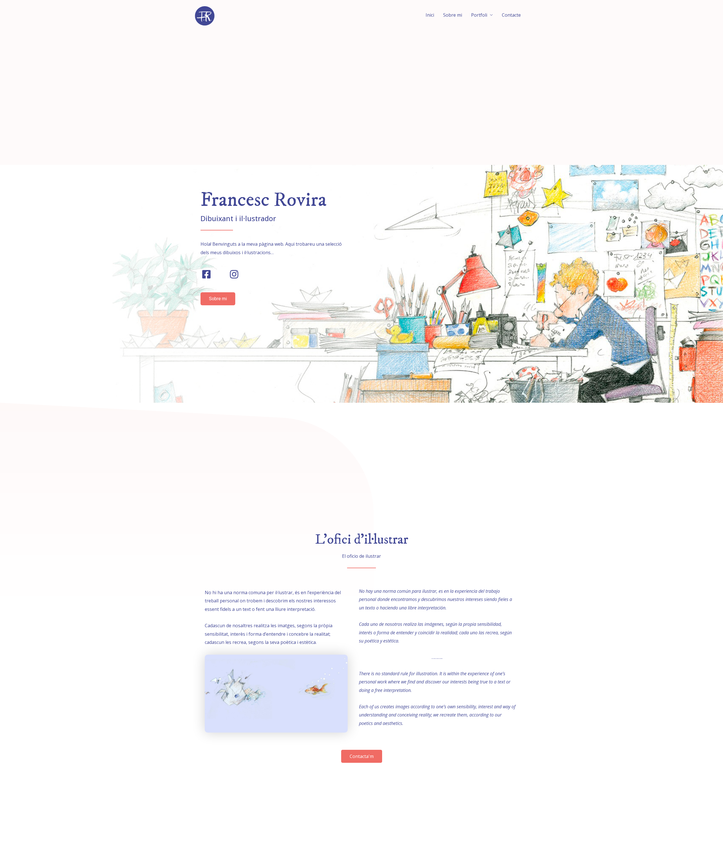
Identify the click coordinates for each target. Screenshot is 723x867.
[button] (218, 298)
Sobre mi (452, 15)
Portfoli (479, 15)
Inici (430, 15)
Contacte (511, 15)
